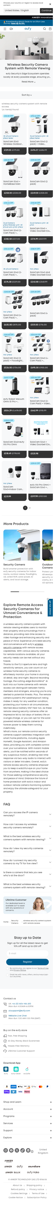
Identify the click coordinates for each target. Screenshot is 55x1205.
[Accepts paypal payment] (47, 1087)
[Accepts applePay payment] (20, 1087)
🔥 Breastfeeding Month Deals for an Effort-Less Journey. (24, 22)
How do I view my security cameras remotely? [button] (23, 850)
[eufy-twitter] (17, 1150)
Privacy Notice (20, 970)
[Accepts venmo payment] (13, 1092)
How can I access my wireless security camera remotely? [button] (20, 826)
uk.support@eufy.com (19, 1011)
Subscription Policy (37, 1197)
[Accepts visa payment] (20, 1092)
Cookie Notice (16, 1197)
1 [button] (25, 508)
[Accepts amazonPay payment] (7, 1087)
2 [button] (29, 508)
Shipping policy (34, 1185)
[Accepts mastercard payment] (41, 1087)
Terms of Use (43, 968)
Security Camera (14, 565)
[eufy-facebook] (11, 1150)
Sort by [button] (26, 95)
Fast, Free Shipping (17, 1036)
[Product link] (14, 124)
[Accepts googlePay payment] (34, 1087)
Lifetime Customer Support (21, 1051)
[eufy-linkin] (28, 1150)
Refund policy (18, 1189)
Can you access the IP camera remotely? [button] (20, 814)
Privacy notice (36, 1189)
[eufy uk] (28, 29)
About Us (17, 1185)
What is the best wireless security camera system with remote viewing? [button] (24, 838)
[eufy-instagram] (5, 1150)
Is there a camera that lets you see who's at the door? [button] (22, 874)
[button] (50, 4)
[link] (27, 905)
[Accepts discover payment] (27, 1087)
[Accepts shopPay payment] (7, 1092)
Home (5, 922)
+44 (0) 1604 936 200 (21, 1004)
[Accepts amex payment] (13, 1087)
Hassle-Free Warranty (18, 1046)
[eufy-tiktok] (22, 1150)
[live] (11, 29)
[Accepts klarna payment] (27, 1092)
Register (27, 962)
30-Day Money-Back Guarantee (24, 1041)
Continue (46, 11)
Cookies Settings (19, 1193)
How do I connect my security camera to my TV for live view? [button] (20, 862)
